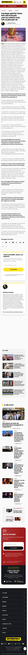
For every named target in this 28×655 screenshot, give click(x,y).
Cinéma (7, 8)
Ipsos (2, 43)
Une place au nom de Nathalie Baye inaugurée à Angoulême (12, 425)
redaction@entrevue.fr (15, 649)
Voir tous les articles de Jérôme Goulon (13, 312)
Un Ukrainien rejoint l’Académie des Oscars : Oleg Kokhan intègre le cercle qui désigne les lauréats (18, 453)
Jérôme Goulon (11, 23)
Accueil (2, 8)
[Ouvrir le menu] (24, 2)
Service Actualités (16, 428)
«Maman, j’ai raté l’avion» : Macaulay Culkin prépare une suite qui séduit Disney (19, 484)
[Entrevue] (7, 2)
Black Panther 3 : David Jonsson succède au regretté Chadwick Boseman (19, 497)
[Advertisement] (14, 333)
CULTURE (3, 10)
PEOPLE (5, 8)
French (20, 2)
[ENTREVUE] (13, 639)
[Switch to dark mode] (25, 648)
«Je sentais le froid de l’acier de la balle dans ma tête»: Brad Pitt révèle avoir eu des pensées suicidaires (19, 437)
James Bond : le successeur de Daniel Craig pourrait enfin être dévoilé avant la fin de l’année (18, 469)
